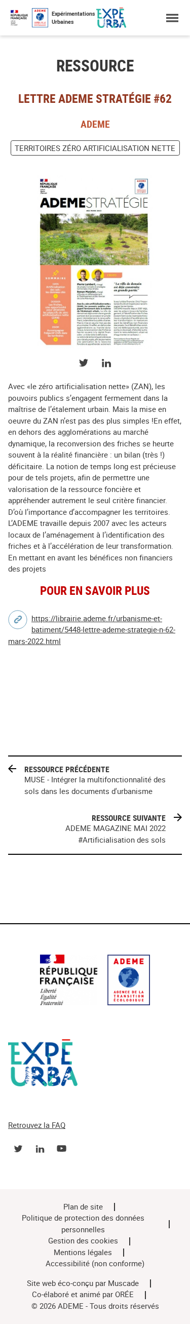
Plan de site (83, 1207)
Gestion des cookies (83, 1240)
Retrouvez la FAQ (36, 1125)
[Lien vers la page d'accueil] (95, 982)
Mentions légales (83, 1252)
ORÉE (124, 1294)
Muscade (123, 1283)
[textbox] (95, 478)
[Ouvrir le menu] (172, 18)
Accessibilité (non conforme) (95, 1263)
